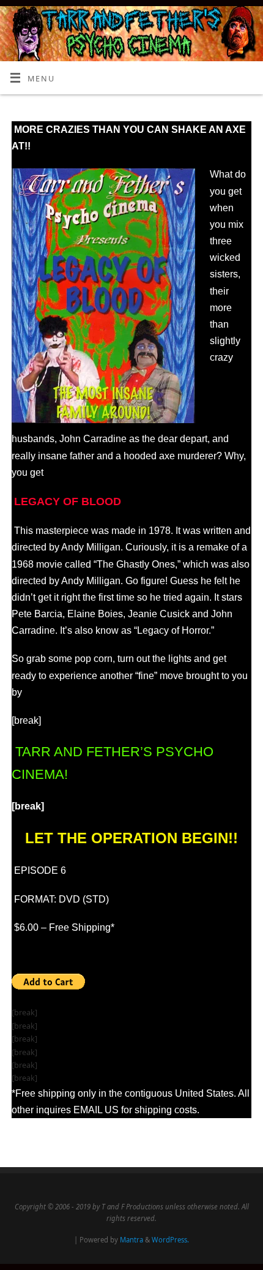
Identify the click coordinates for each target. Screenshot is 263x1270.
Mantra (131, 1239)
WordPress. (170, 1239)
